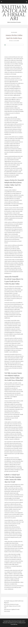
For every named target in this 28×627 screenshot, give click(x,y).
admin (17, 40)
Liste (5, 607)
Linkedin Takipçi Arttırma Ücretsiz (12, 606)
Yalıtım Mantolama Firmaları (14, 13)
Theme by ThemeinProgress (9, 622)
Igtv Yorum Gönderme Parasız (11, 604)
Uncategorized (14, 32)
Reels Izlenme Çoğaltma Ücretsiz (11, 609)
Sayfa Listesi (7, 611)
